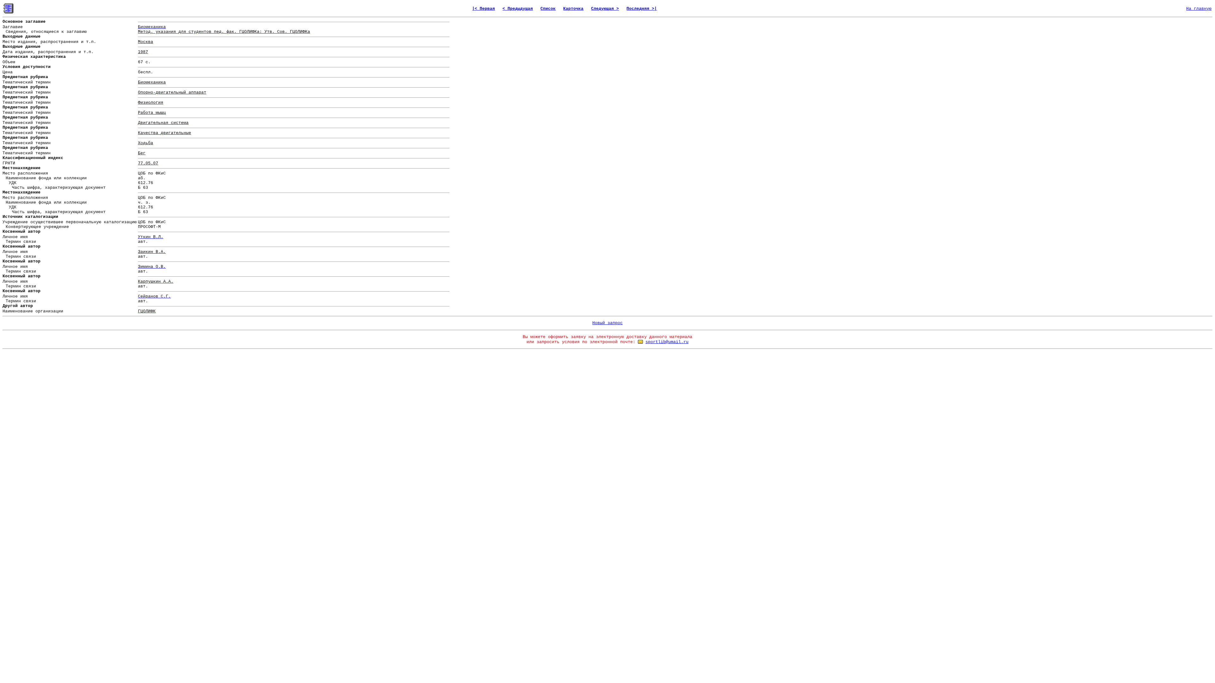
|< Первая (483, 8)
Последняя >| (641, 8)
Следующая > (605, 8)
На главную (1199, 8)
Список (548, 8)
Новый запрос (607, 323)
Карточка (573, 8)
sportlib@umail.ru (666, 342)
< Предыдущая (517, 8)
